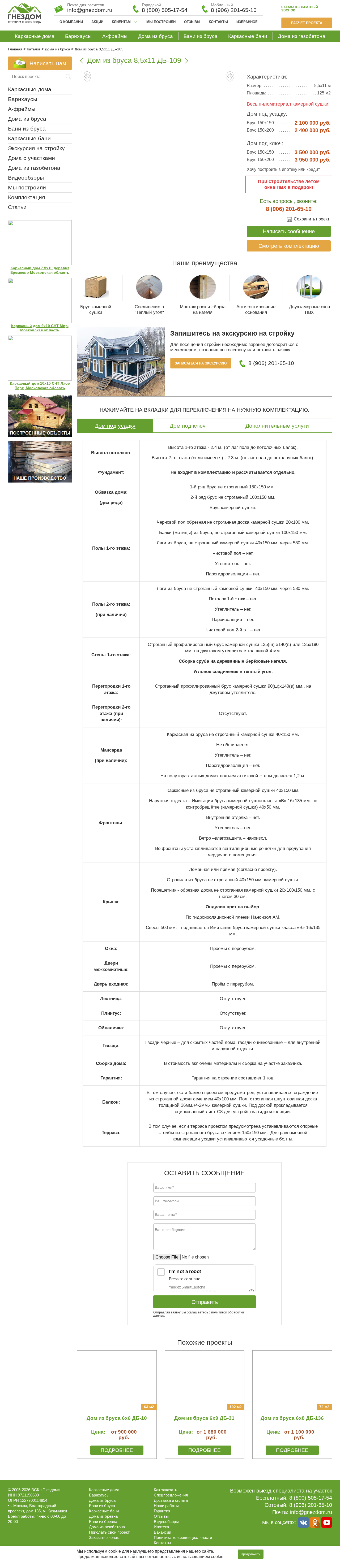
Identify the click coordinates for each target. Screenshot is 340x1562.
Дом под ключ (188, 426)
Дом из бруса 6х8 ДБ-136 (292, 1418)
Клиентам (121, 22)
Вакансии (162, 1532)
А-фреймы (115, 36)
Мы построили (161, 22)
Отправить (205, 1302)
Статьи (17, 207)
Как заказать (165, 1489)
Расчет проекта (306, 23)
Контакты (218, 22)
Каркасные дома (34, 36)
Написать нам (47, 63)
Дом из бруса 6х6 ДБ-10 (117, 1418)
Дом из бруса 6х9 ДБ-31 (204, 1418)
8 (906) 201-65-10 (234, 10)
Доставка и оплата (171, 1500)
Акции (97, 22)
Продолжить (251, 1554)
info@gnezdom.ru (311, 1512)
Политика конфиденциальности (183, 1537)
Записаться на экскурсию (201, 363)
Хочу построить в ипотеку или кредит (283, 169)
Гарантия (162, 1511)
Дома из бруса (155, 36)
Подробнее (117, 1450)
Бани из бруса (201, 36)
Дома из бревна (103, 1516)
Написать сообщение (289, 231)
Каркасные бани (247, 36)
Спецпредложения (171, 1495)
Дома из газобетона (301, 36)
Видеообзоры (26, 178)
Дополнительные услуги (277, 426)
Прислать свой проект (109, 1532)
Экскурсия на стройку (36, 148)
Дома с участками (31, 158)
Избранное (247, 22)
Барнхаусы (78, 36)
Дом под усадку (115, 426)
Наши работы (166, 1505)
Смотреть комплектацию (288, 246)
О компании (71, 22)
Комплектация (26, 197)
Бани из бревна (103, 1521)
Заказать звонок (299, 9)
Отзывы (192, 22)
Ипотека (161, 1527)
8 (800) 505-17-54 (165, 10)
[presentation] (87, 78)
